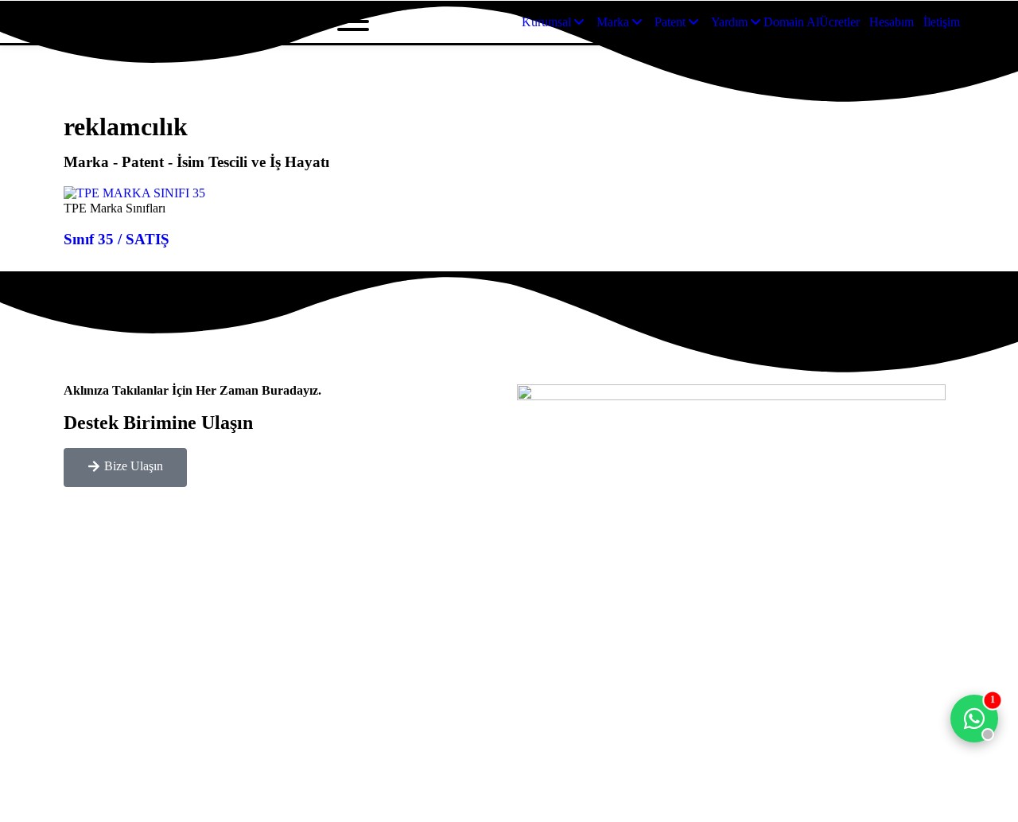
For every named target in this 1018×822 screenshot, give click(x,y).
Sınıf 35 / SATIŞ (116, 239)
